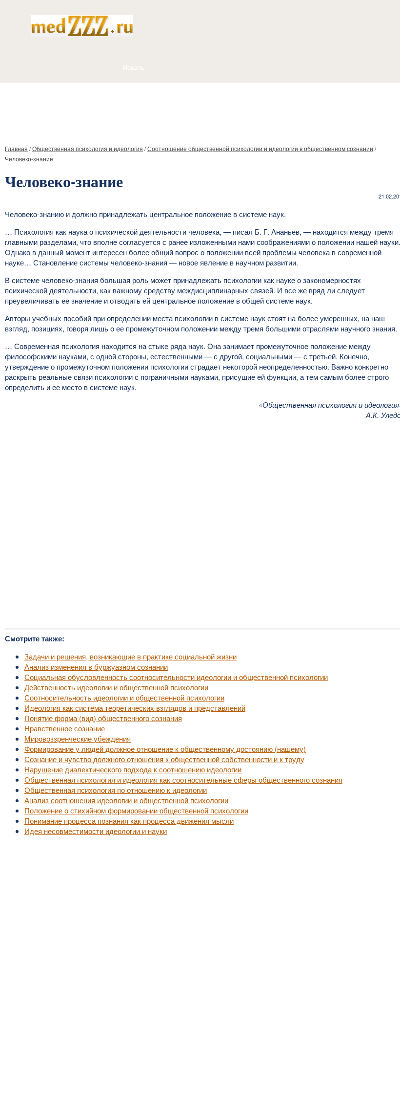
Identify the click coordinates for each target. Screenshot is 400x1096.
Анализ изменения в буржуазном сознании (96, 666)
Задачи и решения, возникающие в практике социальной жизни (130, 656)
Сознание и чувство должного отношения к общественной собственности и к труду (164, 759)
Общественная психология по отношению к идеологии (115, 790)
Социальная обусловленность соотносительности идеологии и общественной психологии (176, 677)
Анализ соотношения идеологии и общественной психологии (126, 800)
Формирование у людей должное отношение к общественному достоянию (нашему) (165, 749)
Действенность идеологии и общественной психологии (116, 687)
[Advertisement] (200, 110)
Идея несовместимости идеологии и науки (95, 831)
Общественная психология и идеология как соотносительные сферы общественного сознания (183, 779)
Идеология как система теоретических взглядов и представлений (134, 707)
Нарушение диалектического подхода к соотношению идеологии (132, 769)
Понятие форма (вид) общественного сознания (103, 718)
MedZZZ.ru (58, 1064)
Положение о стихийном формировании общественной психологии (136, 810)
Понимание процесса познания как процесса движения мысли (129, 820)
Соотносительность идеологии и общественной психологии (124, 697)
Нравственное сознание (64, 728)
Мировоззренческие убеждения (77, 738)
